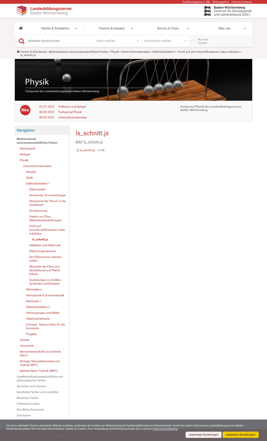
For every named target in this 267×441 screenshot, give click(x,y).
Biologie (25, 154)
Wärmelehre (34, 289)
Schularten (24, 415)
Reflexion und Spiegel (72, 106)
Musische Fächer (28, 398)
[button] (21, 28)
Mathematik (27, 148)
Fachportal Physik (70, 112)
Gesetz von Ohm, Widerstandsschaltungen (45, 218)
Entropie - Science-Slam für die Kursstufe (45, 326)
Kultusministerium (242, 1)
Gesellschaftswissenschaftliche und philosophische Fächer (40, 378)
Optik (29, 177)
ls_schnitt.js (40, 239)
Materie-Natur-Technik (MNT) (39, 370)
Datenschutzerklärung (165, 428)
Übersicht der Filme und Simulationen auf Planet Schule (44, 270)
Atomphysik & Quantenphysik (45, 295)
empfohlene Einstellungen (241, 434)
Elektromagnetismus (42, 251)
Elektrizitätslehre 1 (164, 51)
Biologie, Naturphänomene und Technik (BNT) (40, 363)
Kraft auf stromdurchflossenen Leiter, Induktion (209, 51)
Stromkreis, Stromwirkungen (47, 195)
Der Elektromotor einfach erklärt (45, 258)
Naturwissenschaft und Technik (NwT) (40, 353)
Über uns (224, 28)
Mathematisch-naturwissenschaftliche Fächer (78, 51)
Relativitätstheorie (38, 318)
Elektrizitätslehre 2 (38, 307)
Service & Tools (168, 28)
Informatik (26, 345)
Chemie (24, 340)
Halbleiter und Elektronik (44, 245)
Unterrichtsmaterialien (135, 51)
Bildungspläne (221, 1)
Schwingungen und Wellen (43, 312)
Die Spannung (38, 210)
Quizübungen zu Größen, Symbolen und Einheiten (45, 281)
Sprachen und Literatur (32, 386)
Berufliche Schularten (30, 409)
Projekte (31, 334)
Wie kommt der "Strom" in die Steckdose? (47, 202)
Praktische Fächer (28, 403)
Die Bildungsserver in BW (196, 1)
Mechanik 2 (33, 301)
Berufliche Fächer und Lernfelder (38, 392)
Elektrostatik (37, 189)
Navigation (26, 130)
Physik (115, 51)
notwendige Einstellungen (203, 434)
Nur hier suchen (203, 41)
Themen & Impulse (112, 28)
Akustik (31, 171)
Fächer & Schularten (55, 28)
